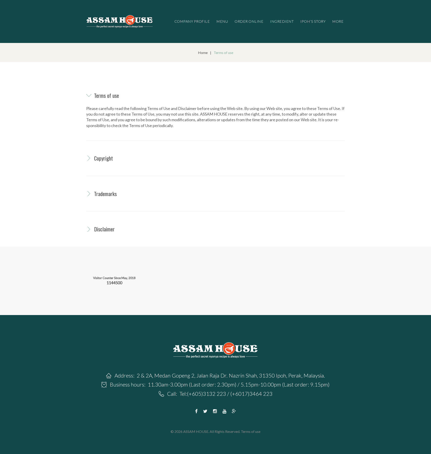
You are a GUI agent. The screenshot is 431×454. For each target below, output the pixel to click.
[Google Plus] (234, 411)
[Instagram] (215, 411)
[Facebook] (196, 411)
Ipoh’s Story (312, 21)
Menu (222, 21)
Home (203, 52)
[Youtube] (224, 411)
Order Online (249, 21)
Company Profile (192, 21)
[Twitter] (205, 411)
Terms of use (250, 431)
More (337, 21)
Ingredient (282, 21)
